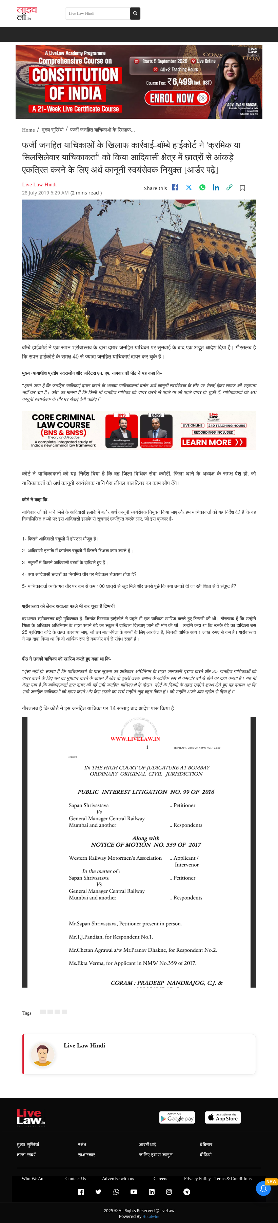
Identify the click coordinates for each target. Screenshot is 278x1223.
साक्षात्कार (86, 1154)
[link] (229, 187)
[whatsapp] (202, 187)
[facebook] (175, 187)
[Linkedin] (216, 187)
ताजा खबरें (26, 1154)
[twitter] (189, 187)
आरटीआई (147, 1144)
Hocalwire (150, 1216)
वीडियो (206, 1154)
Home (28, 130)
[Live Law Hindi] (43, 1054)
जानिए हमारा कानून (156, 1154)
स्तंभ (82, 1144)
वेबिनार (206, 1144)
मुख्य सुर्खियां (52, 130)
